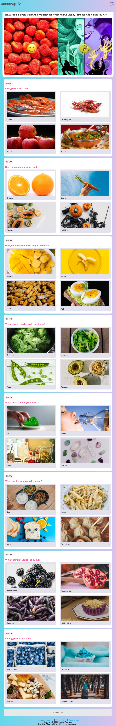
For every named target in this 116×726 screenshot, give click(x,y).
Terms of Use (73, 720)
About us (50, 720)
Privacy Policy (60, 720)
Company (41, 720)
